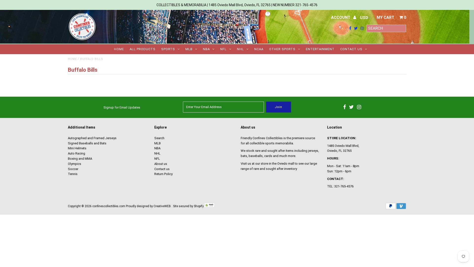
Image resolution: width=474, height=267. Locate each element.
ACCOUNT (341, 17)
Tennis (73, 174)
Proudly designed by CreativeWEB (148, 206)
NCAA (258, 49)
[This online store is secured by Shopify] (209, 206)
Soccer (73, 169)
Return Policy (163, 174)
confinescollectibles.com (108, 206)
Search (159, 138)
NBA (206, 49)
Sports (168, 49)
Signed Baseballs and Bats (87, 143)
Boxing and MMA (80, 158)
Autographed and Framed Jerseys (92, 138)
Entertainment (320, 49)
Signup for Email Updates (121, 107)
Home (119, 49)
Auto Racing (76, 153)
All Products (143, 49)
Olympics (74, 164)
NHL (240, 49)
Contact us (351, 49)
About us (160, 164)
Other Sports (282, 49)
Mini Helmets (77, 148)
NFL (223, 49)
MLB (189, 49)
